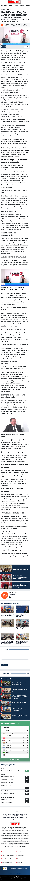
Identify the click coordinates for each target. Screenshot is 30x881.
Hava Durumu (21, 851)
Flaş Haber (4, 5)
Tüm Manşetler (20, 858)
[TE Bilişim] (4, 595)
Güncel (16, 5)
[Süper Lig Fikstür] (28, 764)
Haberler (3, 9)
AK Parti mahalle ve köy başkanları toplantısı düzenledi (22, 642)
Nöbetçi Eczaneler (7, 851)
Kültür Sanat (17, 815)
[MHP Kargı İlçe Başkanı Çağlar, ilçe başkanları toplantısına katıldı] (7, 636)
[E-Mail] (10, 597)
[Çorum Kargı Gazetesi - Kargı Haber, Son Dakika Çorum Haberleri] (14, 2)
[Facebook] (14, 811)
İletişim (12, 817)
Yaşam (28, 5)
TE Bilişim (12, 594)
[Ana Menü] (1, 2)
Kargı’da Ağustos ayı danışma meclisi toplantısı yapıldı (6, 629)
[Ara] (27, 2)
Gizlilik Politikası (6, 817)
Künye (16, 817)
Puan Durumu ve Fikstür (8, 858)
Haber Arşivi (20, 862)
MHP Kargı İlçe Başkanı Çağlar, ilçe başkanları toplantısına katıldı (7, 642)
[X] (16, 811)
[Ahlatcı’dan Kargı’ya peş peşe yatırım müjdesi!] (7, 609)
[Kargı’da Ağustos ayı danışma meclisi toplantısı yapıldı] (7, 622)
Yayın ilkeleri (15, 819)
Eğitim (25, 814)
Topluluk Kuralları (23, 817)
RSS (5, 868)
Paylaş (4, 46)
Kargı (10, 5)
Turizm (22, 815)
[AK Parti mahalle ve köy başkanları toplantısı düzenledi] (22, 636)
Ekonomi (8, 815)
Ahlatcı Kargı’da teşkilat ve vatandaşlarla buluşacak (22, 615)
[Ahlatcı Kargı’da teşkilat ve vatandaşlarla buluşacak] (22, 609)
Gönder (4, 665)
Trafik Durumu (20, 855)
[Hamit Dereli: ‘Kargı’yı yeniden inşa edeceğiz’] (15, 36)
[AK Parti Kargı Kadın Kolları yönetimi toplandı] (22, 622)
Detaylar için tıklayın (15, 759)
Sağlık (12, 815)
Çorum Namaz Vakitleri (8, 855)
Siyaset (22, 5)
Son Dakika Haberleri (7, 862)
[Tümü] (28, 673)
